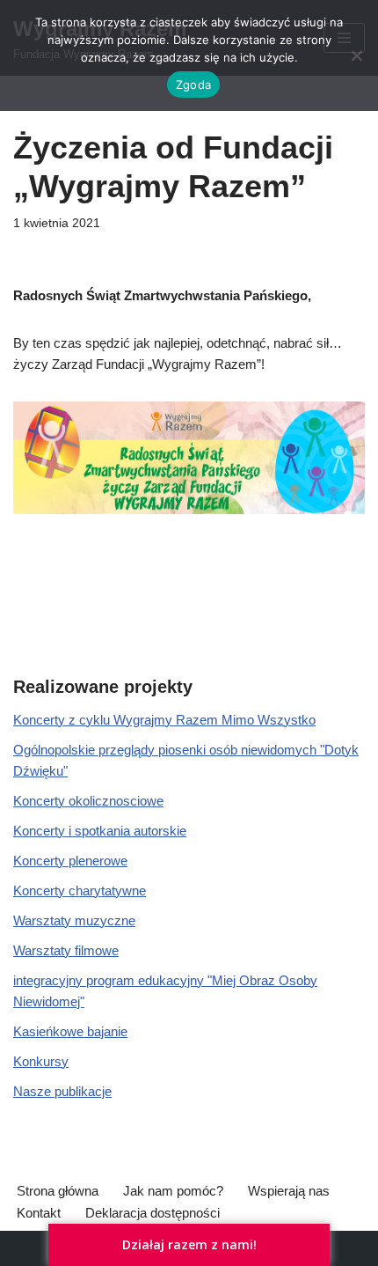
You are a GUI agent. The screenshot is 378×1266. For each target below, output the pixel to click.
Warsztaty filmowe (66, 950)
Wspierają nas (289, 1190)
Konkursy (41, 1061)
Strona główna (57, 1190)
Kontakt (39, 1212)
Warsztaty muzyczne (74, 920)
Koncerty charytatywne (79, 890)
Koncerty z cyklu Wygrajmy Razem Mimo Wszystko (164, 719)
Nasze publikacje (62, 1091)
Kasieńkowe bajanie (70, 1031)
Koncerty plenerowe (70, 860)
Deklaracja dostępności (152, 1212)
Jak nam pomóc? (173, 1190)
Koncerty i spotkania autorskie (99, 830)
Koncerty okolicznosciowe (88, 800)
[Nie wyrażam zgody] (356, 55)
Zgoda (193, 84)
